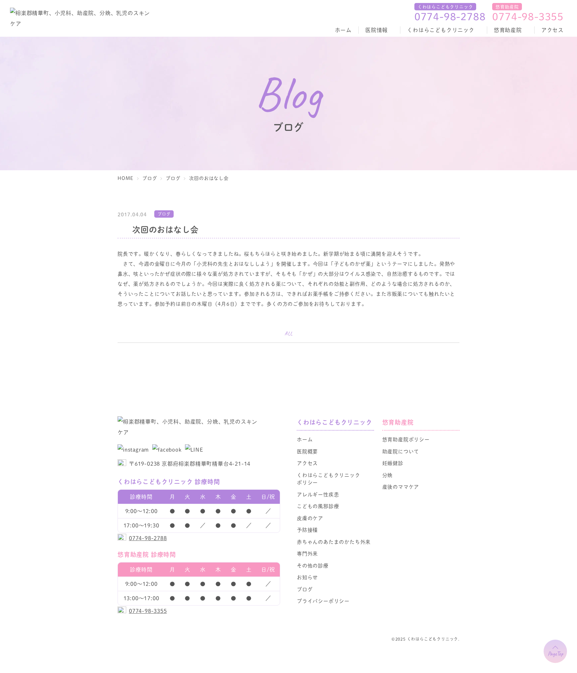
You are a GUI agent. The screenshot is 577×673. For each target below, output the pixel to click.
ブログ (305, 589)
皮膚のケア (310, 517)
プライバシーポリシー (323, 600)
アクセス (552, 30)
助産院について (400, 451)
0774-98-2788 (450, 16)
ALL (288, 333)
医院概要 (307, 451)
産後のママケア (400, 486)
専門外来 (307, 553)
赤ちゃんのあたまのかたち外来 (334, 541)
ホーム (343, 30)
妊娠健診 (392, 462)
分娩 (387, 474)
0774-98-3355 (528, 16)
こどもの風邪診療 (318, 505)
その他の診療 (313, 565)
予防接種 (307, 529)
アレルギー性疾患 (318, 494)
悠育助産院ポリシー (406, 439)
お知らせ (307, 577)
